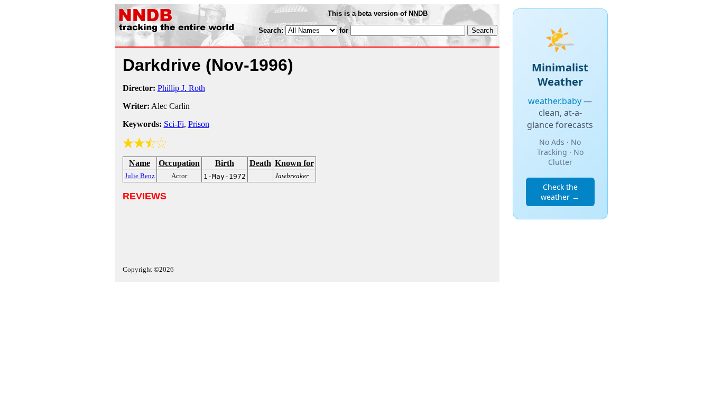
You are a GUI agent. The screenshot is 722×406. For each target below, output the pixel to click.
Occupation (179, 163)
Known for (294, 163)
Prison (198, 123)
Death (260, 163)
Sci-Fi (174, 123)
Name (139, 163)
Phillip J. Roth (181, 88)
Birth (224, 163)
